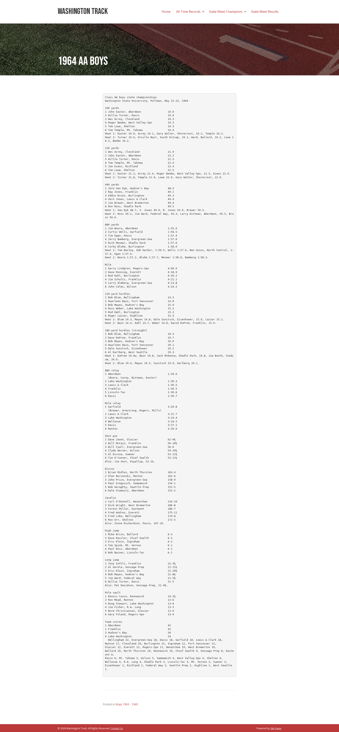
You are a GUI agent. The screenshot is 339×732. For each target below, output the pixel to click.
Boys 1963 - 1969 (127, 704)
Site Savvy (275, 728)
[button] (203, 12)
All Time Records (188, 11)
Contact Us (117, 728)
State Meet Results (265, 11)
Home (166, 11)
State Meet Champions (225, 11)
